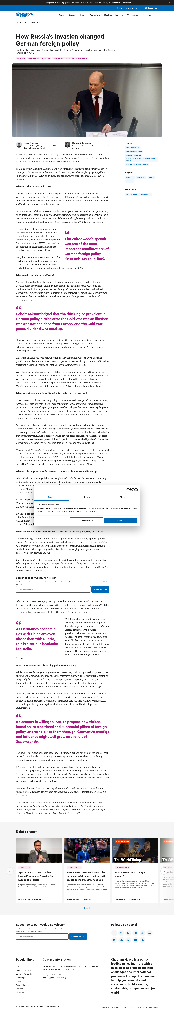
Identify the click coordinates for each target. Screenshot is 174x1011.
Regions (34, 22)
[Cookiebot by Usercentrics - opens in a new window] (127, 489)
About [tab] (122, 497)
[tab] (84, 908)
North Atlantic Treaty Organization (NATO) (140, 159)
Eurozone (141, 177)
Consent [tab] (51, 497)
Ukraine (129, 181)
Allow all (120, 520)
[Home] (24, 14)
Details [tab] (87, 497)
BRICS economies (132, 148)
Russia (151, 177)
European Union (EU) (134, 151)
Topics (27, 22)
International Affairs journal (138, 194)
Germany (130, 177)
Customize (85, 520)
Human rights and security (137, 164)
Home (18, 22)
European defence (133, 155)
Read (68, 813)
